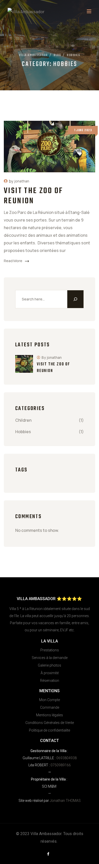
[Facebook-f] (48, 853)
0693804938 (66, 758)
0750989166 (61, 765)
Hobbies (23, 431)
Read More (13, 260)
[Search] (75, 299)
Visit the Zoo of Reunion (33, 196)
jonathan (21, 181)
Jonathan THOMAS (65, 801)
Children (23, 420)
